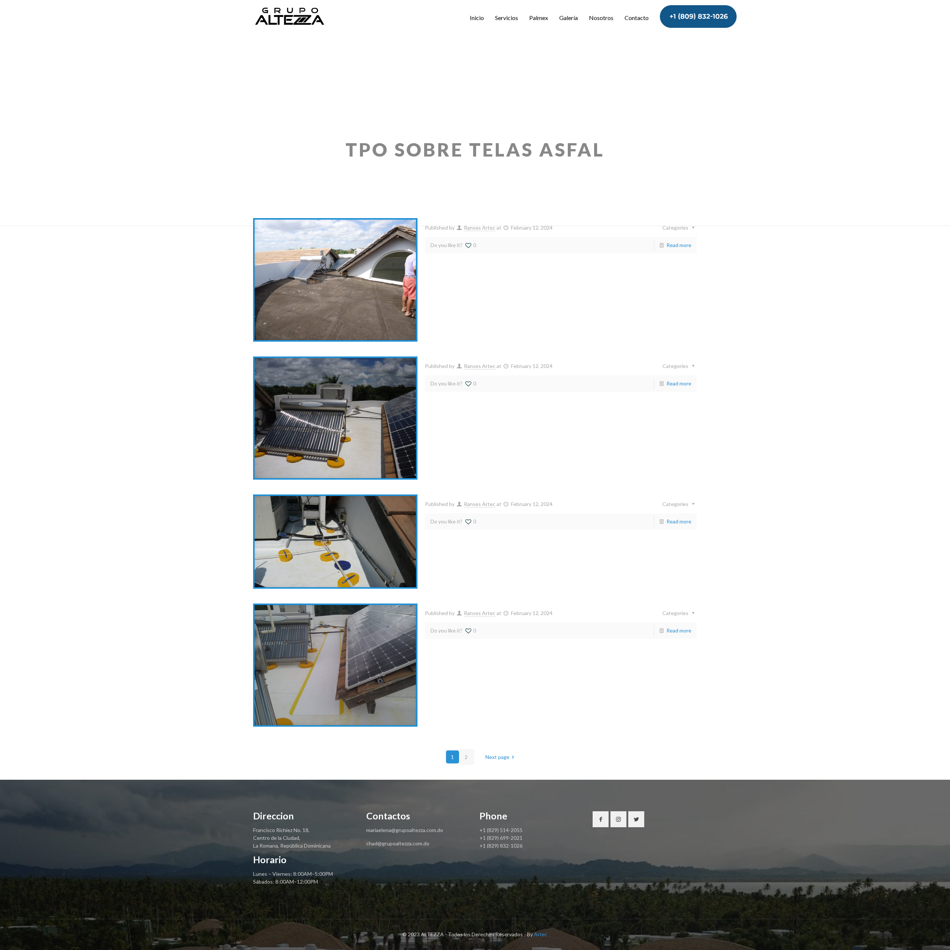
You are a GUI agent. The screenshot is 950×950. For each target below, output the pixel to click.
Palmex (538, 17)
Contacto (637, 17)
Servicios (506, 17)
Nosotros (601, 17)
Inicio (477, 17)
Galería (568, 17)
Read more (678, 245)
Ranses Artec (479, 227)
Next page (497, 757)
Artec (540, 934)
